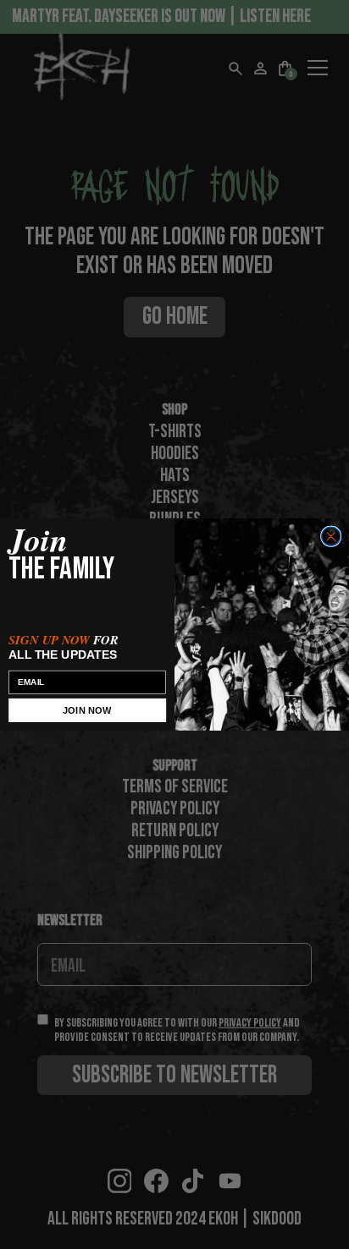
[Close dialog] (331, 536)
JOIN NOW (87, 710)
